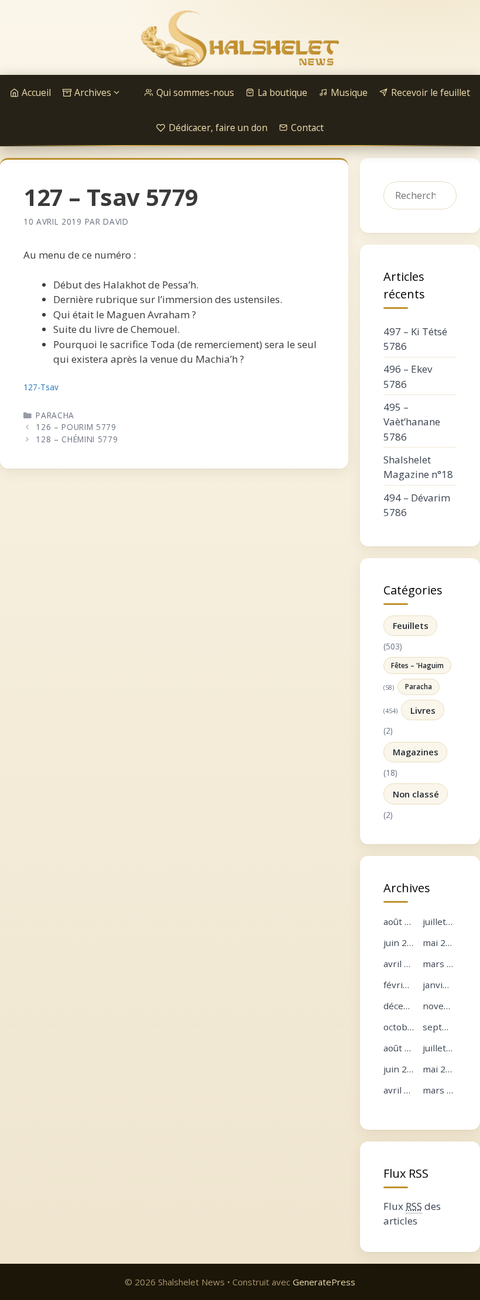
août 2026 (404, 921)
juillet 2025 (446, 1048)
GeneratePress (324, 1282)
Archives (92, 92)
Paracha (55, 415)
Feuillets (410, 625)
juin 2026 (403, 942)
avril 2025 (404, 1090)
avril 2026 (404, 963)
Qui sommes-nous (195, 92)
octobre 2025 (411, 1027)
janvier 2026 (449, 985)
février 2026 (409, 985)
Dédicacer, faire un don (218, 127)
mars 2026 (445, 963)
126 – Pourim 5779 (76, 426)
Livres (423, 710)
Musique (349, 92)
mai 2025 (442, 1069)
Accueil (36, 92)
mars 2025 (445, 1090)
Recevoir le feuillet (430, 92)
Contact (307, 127)
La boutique (282, 92)
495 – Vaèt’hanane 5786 (411, 421)
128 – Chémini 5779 (77, 439)
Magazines (415, 752)
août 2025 (404, 1048)
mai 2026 (442, 942)
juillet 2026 (446, 921)
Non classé (416, 794)
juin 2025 (403, 1069)
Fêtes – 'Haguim (417, 665)
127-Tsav (41, 387)
